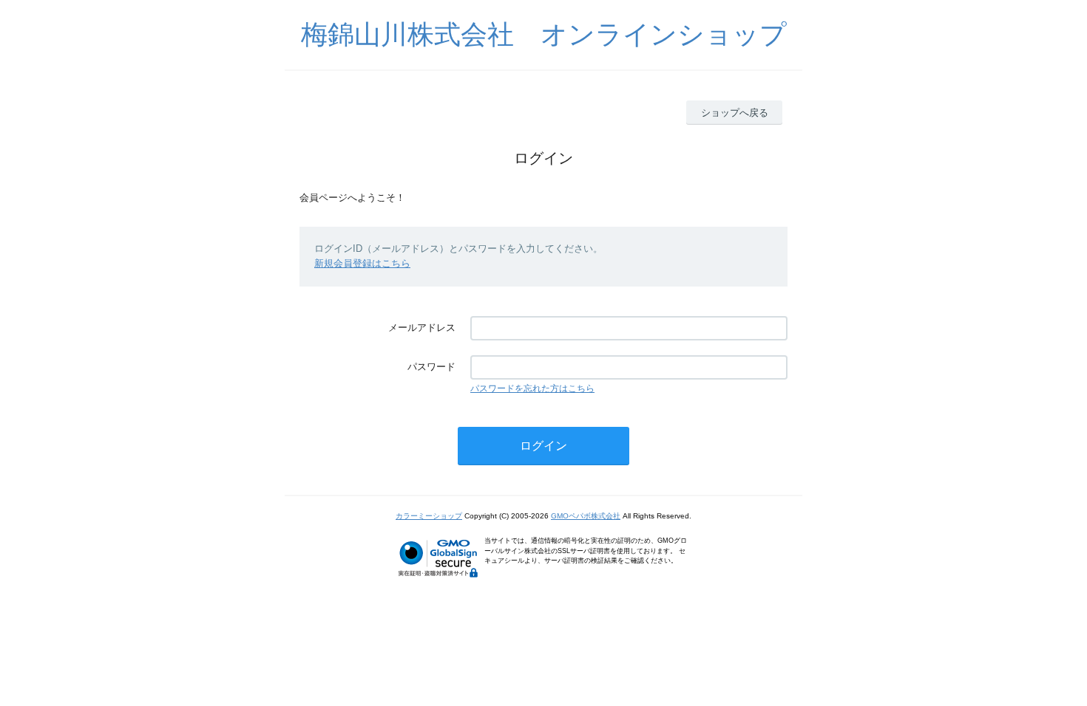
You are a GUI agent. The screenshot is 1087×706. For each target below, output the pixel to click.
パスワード (431, 366)
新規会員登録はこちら (362, 263)
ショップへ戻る (734, 112)
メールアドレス (422, 327)
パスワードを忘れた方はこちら (532, 388)
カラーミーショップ (429, 516)
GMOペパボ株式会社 (585, 516)
